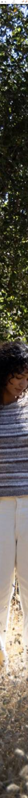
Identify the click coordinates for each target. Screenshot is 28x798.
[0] (26, 2)
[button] (2, 2)
